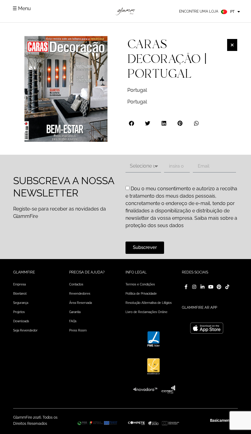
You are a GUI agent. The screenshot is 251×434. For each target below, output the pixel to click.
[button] (131, 123)
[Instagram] (194, 287)
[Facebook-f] (186, 287)
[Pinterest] (219, 287)
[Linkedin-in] (202, 287)
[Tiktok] (227, 287)
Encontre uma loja (198, 11)
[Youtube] (211, 287)
